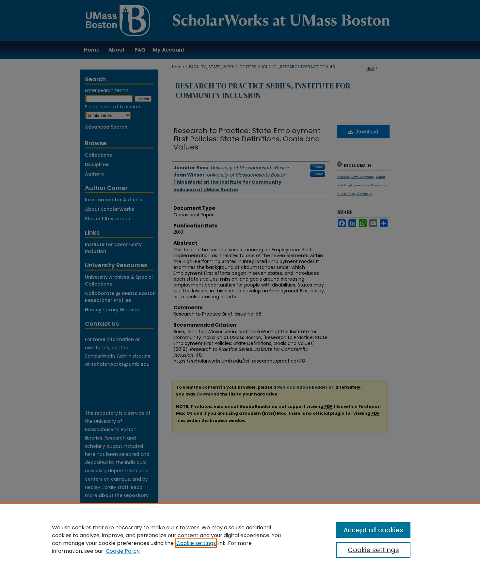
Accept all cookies (373, 530)
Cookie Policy (123, 551)
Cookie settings (196, 543)
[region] (240, 539)
